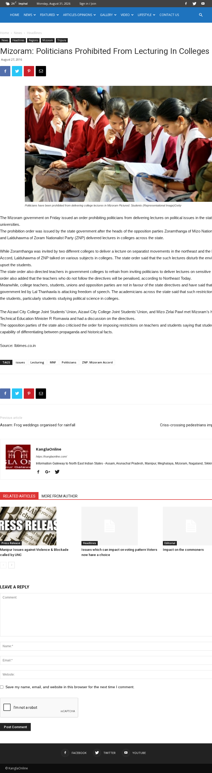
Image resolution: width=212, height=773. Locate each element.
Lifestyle (145, 15)
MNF (53, 362)
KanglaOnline (48, 449)
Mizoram (47, 40)
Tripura (61, 40)
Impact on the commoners (183, 550)
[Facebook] (186, 3)
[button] (200, 15)
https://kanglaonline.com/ (51, 456)
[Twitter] (194, 3)
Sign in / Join (87, 3)
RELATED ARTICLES (19, 496)
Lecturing (37, 362)
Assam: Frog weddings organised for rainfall (37, 425)
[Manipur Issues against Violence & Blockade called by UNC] (38, 526)
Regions (33, 40)
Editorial (169, 543)
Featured (47, 15)
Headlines (18, 40)
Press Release (11, 543)
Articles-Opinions (77, 15)
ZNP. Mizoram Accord (97, 362)
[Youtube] (203, 3)
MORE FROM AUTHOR (60, 496)
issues (20, 362)
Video (125, 15)
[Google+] (49, 472)
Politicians (69, 362)
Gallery (106, 15)
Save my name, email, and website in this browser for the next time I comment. (69, 687)
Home (14, 15)
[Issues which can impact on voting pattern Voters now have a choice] (119, 526)
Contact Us (169, 15)
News (18, 33)
